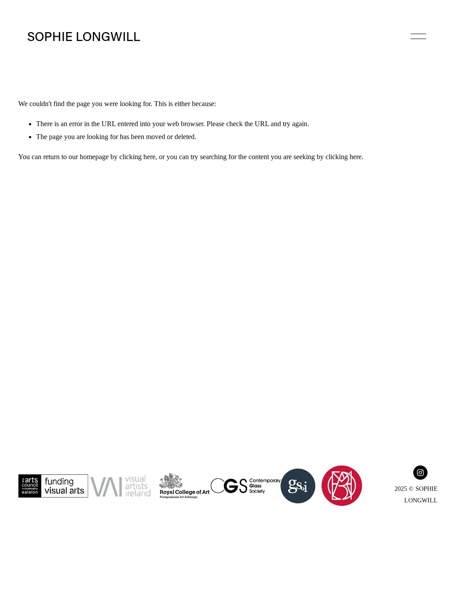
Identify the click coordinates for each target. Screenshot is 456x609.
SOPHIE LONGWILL (83, 36)
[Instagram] (420, 472)
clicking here (137, 156)
